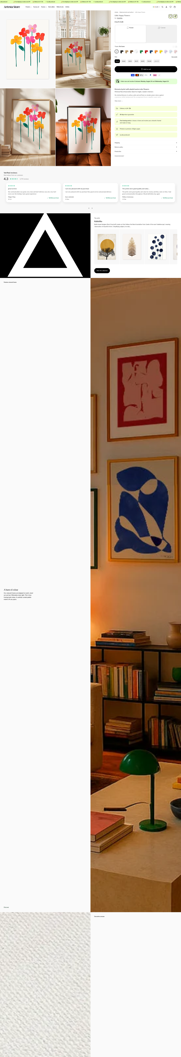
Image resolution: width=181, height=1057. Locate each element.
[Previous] (89, 209)
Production (118, 151)
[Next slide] (176, 47)
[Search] (162, 7)
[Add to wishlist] (171, 16)
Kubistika (119, 18)
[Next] (92, 209)
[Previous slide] (173, 47)
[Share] (175, 16)
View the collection (102, 270)
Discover (6, 907)
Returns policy (119, 147)
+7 (160, 75)
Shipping (117, 142)
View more (118, 101)
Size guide (174, 57)
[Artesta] (14, 7)
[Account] (166, 7)
